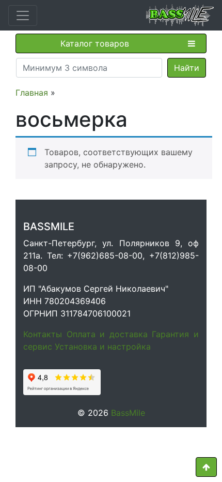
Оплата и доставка (107, 334)
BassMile (128, 413)
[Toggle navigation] (22, 15)
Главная (31, 92)
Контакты (42, 334)
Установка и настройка (103, 346)
